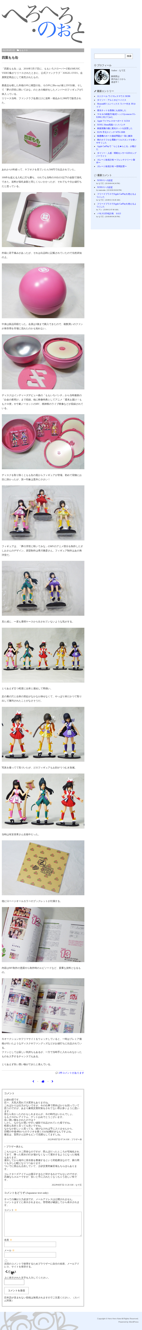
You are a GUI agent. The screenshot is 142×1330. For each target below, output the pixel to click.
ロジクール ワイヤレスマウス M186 (113, 96)
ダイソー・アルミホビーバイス (111, 100)
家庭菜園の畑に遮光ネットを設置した (114, 128)
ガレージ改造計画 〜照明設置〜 (112, 166)
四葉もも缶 (10, 57)
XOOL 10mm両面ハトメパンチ (111, 125)
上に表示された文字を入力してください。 (27, 1277)
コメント (10, 1210)
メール (9, 1250)
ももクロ (23, 50)
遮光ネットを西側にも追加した (111, 110)
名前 (8, 1240)
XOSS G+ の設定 (105, 180)
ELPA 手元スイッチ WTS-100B (111, 132)
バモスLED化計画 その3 (109, 213)
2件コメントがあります (71, 1073)
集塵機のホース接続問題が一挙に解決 (114, 136)
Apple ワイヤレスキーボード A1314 (113, 121)
